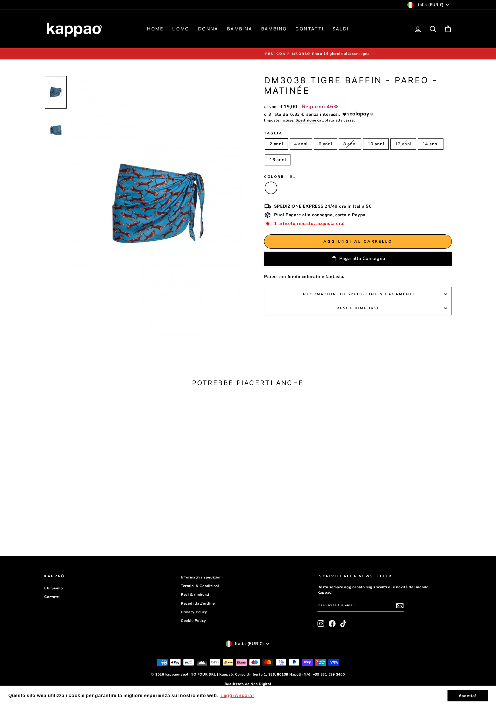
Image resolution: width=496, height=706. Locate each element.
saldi (340, 29)
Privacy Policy (194, 612)
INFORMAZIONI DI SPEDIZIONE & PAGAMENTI (358, 294)
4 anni (301, 144)
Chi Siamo (53, 588)
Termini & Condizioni (200, 586)
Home (155, 29)
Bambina (240, 29)
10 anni (376, 144)
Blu (271, 188)
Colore (280, 176)
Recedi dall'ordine (198, 603)
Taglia (273, 133)
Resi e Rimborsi (358, 308)
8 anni (350, 144)
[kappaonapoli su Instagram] (320, 623)
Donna (208, 29)
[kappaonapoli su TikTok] (343, 623)
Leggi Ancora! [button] (237, 695)
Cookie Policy (193, 620)
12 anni (403, 144)
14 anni (431, 144)
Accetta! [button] (468, 695)
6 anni (325, 144)
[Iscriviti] (400, 605)
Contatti (309, 29)
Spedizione (306, 120)
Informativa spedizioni (202, 577)
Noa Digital (261, 684)
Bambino (274, 29)
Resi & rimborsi (195, 594)
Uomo (180, 29)
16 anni (278, 160)
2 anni (276, 144)
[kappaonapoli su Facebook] (332, 623)
